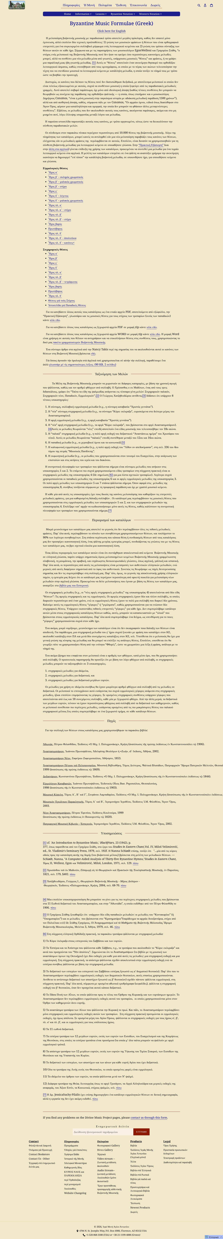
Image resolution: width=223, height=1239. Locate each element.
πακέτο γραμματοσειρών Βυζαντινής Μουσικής (79, 342)
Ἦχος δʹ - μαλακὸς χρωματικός (65, 200)
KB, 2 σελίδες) (107, 364)
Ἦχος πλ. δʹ (55, 233)
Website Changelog (75, 1193)
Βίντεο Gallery (105, 1150)
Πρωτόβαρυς (55, 228)
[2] (97, 395)
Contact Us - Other (39, 1158)
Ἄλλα (133, 1161)
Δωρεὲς (134, 1212)
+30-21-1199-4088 (122, 1234)
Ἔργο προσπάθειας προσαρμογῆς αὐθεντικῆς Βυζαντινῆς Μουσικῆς (109, 1189)
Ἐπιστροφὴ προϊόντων (174, 1158)
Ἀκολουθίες (70, 1188)
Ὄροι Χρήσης (170, 1145)
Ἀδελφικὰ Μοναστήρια (75, 1163)
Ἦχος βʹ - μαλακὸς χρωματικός (65, 181)
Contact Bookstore (39, 1154)
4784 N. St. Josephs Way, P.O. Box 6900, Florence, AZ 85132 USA (113, 1230)
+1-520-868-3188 (94, 1234)
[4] (50, 429)
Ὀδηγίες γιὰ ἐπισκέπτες (75, 1150)
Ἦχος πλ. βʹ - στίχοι (59, 219)
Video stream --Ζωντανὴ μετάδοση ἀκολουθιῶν (106, 1162)
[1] (94, 62)
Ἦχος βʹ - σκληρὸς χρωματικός (65, 177)
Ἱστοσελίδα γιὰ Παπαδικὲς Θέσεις (67, 305)
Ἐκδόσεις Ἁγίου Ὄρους (142, 1166)
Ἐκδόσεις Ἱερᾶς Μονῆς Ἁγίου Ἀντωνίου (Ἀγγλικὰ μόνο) (141, 1153)
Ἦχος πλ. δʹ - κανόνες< (61, 242)
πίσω (135, 863)
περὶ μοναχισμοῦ (72, 1184)
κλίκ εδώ (55, 320)
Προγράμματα (71, 1145)
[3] (144, 395)
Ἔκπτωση (135, 1203)
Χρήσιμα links (71, 1154)
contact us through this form (149, 1117)
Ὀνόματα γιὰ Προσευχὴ (40, 1150)
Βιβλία (133, 1145)
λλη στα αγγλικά (59, 149)
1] (45, 842)
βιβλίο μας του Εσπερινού (73, 585)
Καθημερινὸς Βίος (73, 1167)
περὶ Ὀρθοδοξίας (72, 1179)
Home (67, 14)
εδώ (93, 353)
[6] (111, 475)
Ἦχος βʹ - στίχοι (57, 186)
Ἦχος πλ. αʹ (55, 205)
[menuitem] (71, 5)
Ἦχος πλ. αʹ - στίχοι (59, 210)
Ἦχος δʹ (52, 267)
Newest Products (140, 1207)
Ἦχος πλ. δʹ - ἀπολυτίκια (62, 238)
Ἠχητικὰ (101, 1154)
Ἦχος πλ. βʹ (55, 214)
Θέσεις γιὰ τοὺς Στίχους (61, 300)
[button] (214, 1237)
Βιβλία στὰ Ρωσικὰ (139, 1174)
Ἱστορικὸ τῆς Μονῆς (74, 1158)
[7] (110, 510)
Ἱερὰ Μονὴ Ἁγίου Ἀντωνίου (116, 1226)
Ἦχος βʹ (53, 258)
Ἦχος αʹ (53, 172)
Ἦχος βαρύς (55, 224)
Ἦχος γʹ (52, 191)
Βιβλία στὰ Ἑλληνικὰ (140, 1170)
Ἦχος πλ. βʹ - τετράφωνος (62, 281)
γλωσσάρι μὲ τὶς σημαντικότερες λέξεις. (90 (74, 364)
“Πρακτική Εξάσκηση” (151, 145)
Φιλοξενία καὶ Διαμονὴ (40, 1145)
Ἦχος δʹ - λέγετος (58, 195)
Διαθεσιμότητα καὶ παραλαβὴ (177, 1162)
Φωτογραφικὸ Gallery (108, 1145)
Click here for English (111, 31)
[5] (123, 442)
